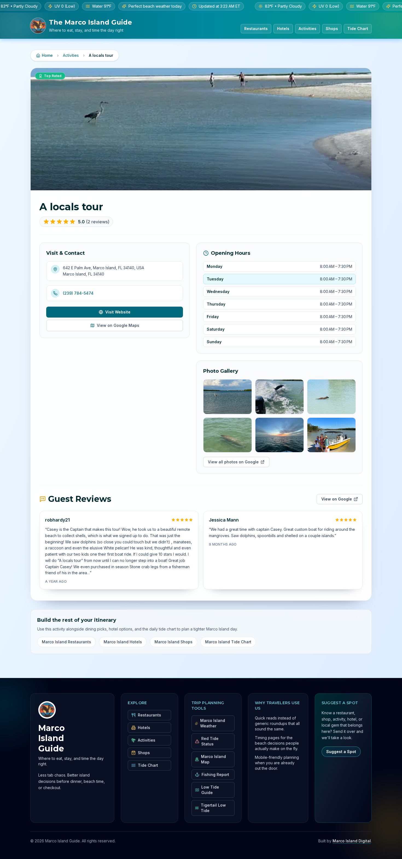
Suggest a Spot (341, 751)
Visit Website (117, 312)
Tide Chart (357, 28)
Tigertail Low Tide (213, 808)
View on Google (336, 499)
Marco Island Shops (174, 641)
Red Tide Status (210, 741)
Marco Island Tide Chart (228, 641)
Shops (332, 28)
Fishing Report (215, 774)
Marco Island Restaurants (66, 641)
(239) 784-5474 (78, 293)
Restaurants (256, 28)
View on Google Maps (118, 325)
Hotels (283, 28)
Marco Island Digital (352, 841)
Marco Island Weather (212, 723)
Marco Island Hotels (123, 641)
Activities (307, 28)
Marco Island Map (213, 759)
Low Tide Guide (210, 790)
